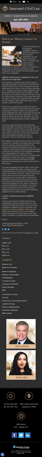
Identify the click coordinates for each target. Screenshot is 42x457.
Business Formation (9, 267)
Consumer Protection (10, 284)
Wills (4, 290)
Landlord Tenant (8, 304)
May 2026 (5, 252)
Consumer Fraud (8, 281)
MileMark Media (20, 453)
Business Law (7, 264)
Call (19, 1)
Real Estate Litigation (10, 310)
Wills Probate (7, 313)
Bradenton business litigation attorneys (17, 209)
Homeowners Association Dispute (14, 301)
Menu (15, 1)
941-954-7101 (12, 407)
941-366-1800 (21, 19)
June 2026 (5, 249)
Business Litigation (9, 271)
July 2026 (5, 246)
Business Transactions (10, 274)
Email (24, 1)
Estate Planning (8, 287)
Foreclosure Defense (10, 294)
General (5, 297)
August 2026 (6, 243)
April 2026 (6, 255)
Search (28, 1)
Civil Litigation (7, 278)
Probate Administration (11, 307)
